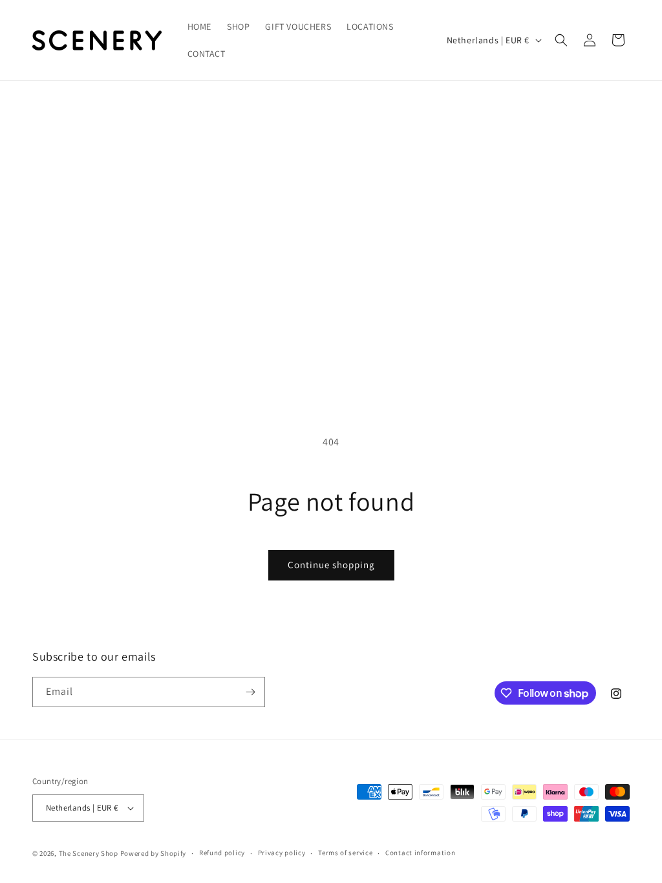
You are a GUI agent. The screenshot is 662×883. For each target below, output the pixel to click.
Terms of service (345, 852)
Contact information (420, 852)
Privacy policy (282, 852)
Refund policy (222, 852)
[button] (561, 40)
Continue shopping (331, 565)
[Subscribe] (250, 692)
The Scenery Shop (88, 853)
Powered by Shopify (153, 853)
